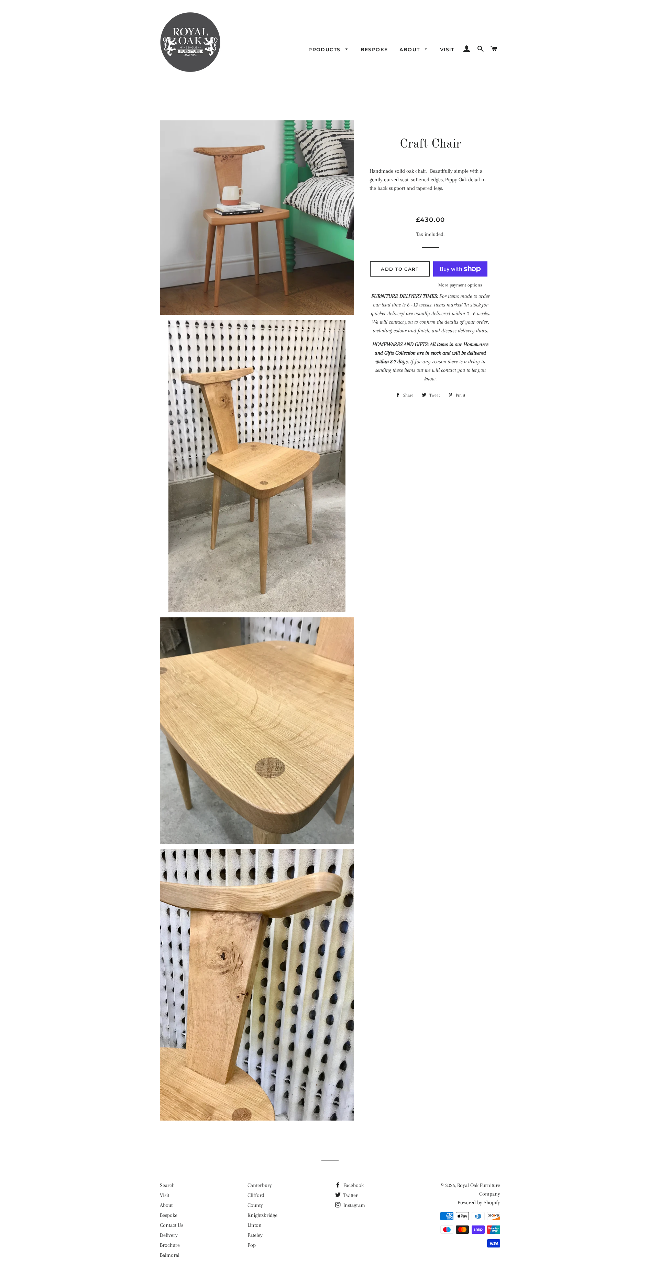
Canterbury (260, 1185)
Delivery (169, 1235)
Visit (447, 49)
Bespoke (374, 49)
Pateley (255, 1235)
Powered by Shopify (479, 1202)
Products (325, 49)
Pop (252, 1245)
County (255, 1205)
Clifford (256, 1195)
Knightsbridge (262, 1215)
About (410, 49)
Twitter (350, 1195)
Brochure (170, 1245)
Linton (255, 1225)
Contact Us (171, 1225)
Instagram (353, 1205)
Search (167, 1185)
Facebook (353, 1185)
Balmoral (169, 1255)
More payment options (460, 285)
